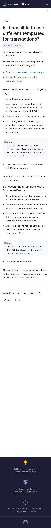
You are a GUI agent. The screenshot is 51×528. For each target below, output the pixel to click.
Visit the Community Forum (25, 472)
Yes (8, 300)
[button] (25, 4)
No (19, 300)
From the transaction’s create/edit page (24, 72)
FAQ (16, 5)
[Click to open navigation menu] (4, 11)
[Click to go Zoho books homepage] (8, 4)
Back (6, 21)
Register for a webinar (25, 492)
